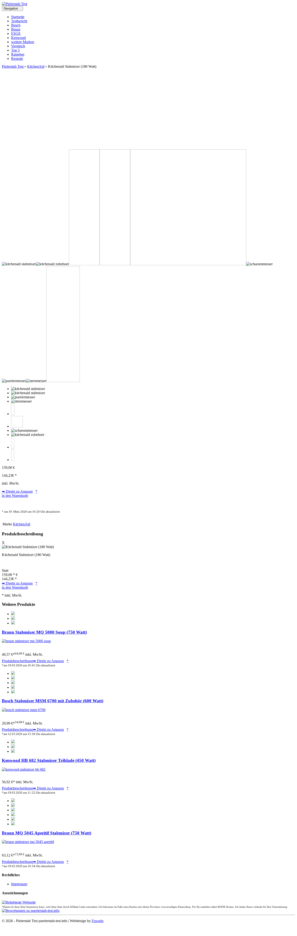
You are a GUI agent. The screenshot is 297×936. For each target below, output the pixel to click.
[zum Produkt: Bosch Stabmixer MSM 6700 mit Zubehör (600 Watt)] (23, 710)
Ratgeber (17, 54)
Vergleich (18, 46)
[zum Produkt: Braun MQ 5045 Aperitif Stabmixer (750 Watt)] (28, 842)
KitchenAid (35, 66)
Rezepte (17, 59)
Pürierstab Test (13, 66)
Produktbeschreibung (17, 661)
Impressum (19, 884)
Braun (15, 29)
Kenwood (18, 38)
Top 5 (15, 50)
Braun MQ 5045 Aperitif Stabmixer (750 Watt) (46, 833)
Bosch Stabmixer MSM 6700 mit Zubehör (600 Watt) (52, 700)
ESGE (16, 33)
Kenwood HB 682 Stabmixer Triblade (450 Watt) (49, 760)
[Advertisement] (148, 103)
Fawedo (97, 921)
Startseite (17, 17)
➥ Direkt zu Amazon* (19, 491)
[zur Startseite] (14, 4)
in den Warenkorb (15, 496)
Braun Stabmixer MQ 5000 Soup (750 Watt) (44, 632)
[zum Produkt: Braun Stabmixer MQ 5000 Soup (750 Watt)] (26, 641)
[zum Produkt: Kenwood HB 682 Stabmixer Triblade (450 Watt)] (23, 769)
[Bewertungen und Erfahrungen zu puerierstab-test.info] (30, 911)
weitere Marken (22, 42)
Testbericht (19, 21)
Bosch (15, 25)
